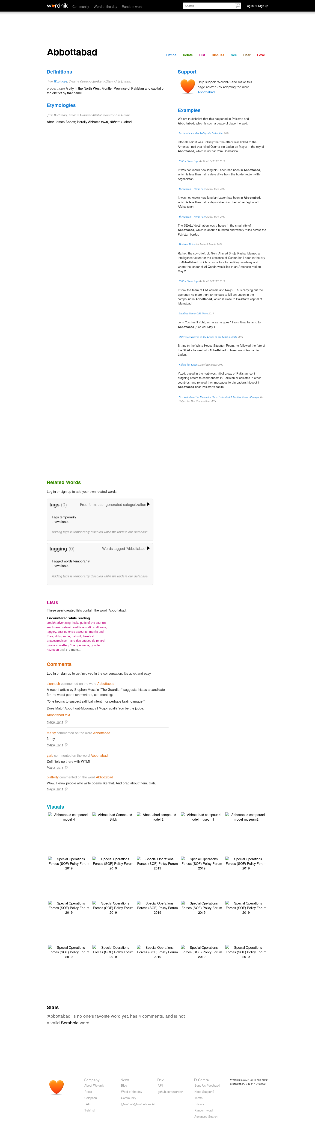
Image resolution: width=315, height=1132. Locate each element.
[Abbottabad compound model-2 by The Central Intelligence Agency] (157, 816)
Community (80, 6)
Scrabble (70, 1022)
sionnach (53, 683)
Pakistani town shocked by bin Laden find (201, 133)
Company (92, 1079)
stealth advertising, (59, 622)
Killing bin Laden (188, 364)
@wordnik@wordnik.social (138, 1104)
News (125, 1079)
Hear (247, 55)
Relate (188, 55)
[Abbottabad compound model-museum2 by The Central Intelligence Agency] (246, 816)
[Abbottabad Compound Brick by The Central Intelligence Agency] (113, 816)
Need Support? (204, 1091)
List (202, 55)
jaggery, (52, 631)
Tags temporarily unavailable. (64, 519)
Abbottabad (206, 91)
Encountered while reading (68, 618)
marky (51, 732)
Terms (198, 1098)
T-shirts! (89, 1110)
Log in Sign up (257, 5)
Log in (51, 491)
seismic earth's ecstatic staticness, (84, 627)
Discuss (218, 55)
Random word (132, 6)
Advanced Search (205, 1116)
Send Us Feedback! (207, 1085)
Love (261, 55)
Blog (124, 1085)
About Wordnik (94, 1085)
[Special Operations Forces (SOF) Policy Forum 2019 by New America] (69, 862)
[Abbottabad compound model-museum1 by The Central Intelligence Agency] (202, 816)
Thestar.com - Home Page (192, 188)
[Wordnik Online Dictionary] (57, 5)
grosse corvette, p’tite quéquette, (69, 645)
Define (171, 55)
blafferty (53, 776)
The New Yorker (187, 244)
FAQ (87, 1104)
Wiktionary (60, 81)
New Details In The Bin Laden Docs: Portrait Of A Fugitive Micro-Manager (219, 397)
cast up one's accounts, (73, 631)
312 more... (73, 649)
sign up (66, 491)
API (160, 1085)
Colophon (90, 1098)
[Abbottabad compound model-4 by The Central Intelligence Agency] (69, 816)
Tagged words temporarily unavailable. (71, 563)
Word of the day (105, 6)
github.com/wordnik (170, 1091)
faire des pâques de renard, (87, 640)
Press (88, 1091)
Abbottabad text (58, 714)
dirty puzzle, (63, 636)
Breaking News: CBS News (193, 313)
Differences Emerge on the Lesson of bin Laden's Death (208, 336)
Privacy (199, 1104)
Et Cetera (201, 1079)
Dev (160, 1079)
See (234, 55)
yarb (50, 755)
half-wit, (77, 636)
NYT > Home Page (189, 161)
